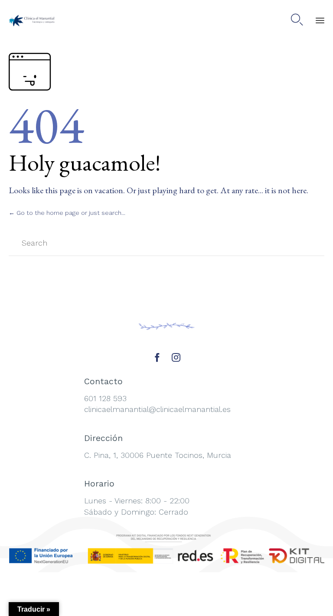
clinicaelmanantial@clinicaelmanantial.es (157, 409)
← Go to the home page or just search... (67, 212)
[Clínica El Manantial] (32, 19)
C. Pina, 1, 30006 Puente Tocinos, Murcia (157, 455)
